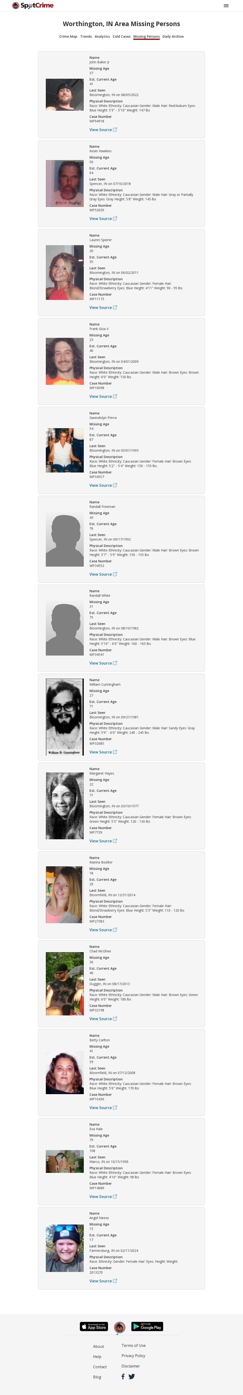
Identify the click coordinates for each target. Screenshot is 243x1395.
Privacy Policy (133, 1355)
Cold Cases (122, 36)
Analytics (102, 36)
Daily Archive (173, 36)
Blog (97, 1377)
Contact (100, 1366)
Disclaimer (131, 1366)
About (98, 1346)
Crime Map (68, 36)
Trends (86, 36)
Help (97, 1356)
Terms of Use (134, 1345)
